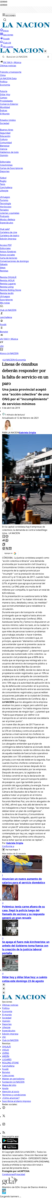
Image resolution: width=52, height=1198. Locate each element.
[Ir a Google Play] (10, 1142)
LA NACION (8, 359)
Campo (3, 97)
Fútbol (3, 177)
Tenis (2, 184)
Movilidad (5, 107)
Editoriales (5, 161)
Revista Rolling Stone (10, 290)
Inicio (6, 30)
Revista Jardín (7, 293)
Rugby (3, 181)
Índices (3, 110)
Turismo (4, 200)
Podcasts (4, 216)
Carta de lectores (8, 257)
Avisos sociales (7, 254)
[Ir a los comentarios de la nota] (7, 536)
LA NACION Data (8, 78)
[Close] (3, 985)
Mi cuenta (8, 46)
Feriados (4, 209)
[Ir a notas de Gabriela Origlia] (26, 425)
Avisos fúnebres (8, 251)
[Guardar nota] (3, 536)
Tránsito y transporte (10, 72)
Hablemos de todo (9, 152)
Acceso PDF (6, 245)
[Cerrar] (45, 51)
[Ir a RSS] (3, 1133)
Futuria (3, 91)
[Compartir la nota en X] (7, 548)
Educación (5, 136)
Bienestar (5, 145)
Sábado (4, 264)
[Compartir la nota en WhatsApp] (7, 540)
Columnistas (6, 165)
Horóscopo (5, 206)
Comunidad (6, 142)
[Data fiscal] (4, 1193)
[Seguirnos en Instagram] (3, 1124)
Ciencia (3, 148)
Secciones (8, 34)
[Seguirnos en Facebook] (3, 1108)
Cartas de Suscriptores (11, 168)
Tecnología (5, 203)
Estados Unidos (8, 120)
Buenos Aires (6, 129)
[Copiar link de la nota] (3, 544)
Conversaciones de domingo (14, 261)
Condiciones (8, 1174)
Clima (3, 75)
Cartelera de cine (8, 232)
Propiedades (6, 100)
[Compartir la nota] (3, 540)
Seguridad (5, 132)
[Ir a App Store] (10, 1148)
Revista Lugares (8, 283)
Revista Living (7, 286)
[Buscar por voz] (48, 56)
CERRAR (3, 2)
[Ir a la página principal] (26, 26)
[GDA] (10, 1184)
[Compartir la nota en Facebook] (3, 548)
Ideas (2, 267)
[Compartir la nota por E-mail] (10, 548)
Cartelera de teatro (9, 235)
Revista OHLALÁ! (8, 277)
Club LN (7, 42)
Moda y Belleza (7, 219)
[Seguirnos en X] (3, 1116)
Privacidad (20, 1174)
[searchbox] (25, 56)
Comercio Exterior (9, 104)
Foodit (6, 38)
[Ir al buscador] (4, 19)
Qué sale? (5, 229)
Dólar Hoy (5, 94)
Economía (20, 359)
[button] (26, 201)
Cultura (3, 139)
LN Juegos (5, 197)
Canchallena (6, 187)
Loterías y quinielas (9, 213)
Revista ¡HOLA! (7, 280)
